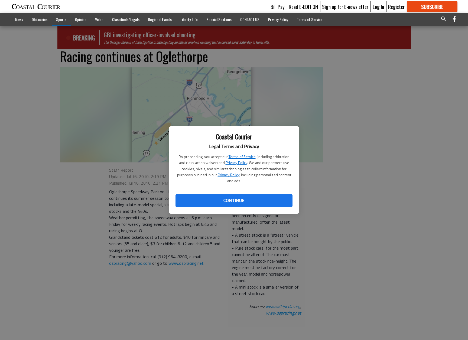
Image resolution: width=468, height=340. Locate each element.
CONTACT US (249, 19)
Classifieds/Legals (125, 19)
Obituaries (39, 19)
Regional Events (160, 19)
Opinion (80, 19)
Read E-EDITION (303, 6)
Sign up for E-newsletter (345, 6)
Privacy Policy (236, 162)
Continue (233, 200)
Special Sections (219, 19)
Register (396, 6)
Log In (378, 6)
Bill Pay (278, 6)
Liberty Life (189, 19)
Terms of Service (242, 156)
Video (99, 19)
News (19, 19)
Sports (61, 19)
